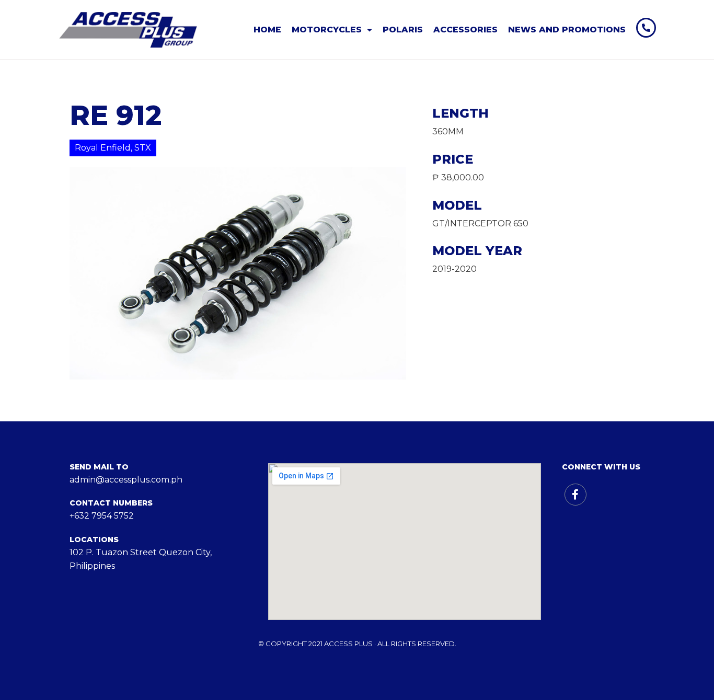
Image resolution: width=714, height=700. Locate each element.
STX (142, 148)
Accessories (465, 30)
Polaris (403, 30)
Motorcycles (327, 30)
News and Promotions (567, 30)
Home (267, 30)
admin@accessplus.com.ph (126, 480)
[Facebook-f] (575, 495)
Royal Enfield (103, 148)
